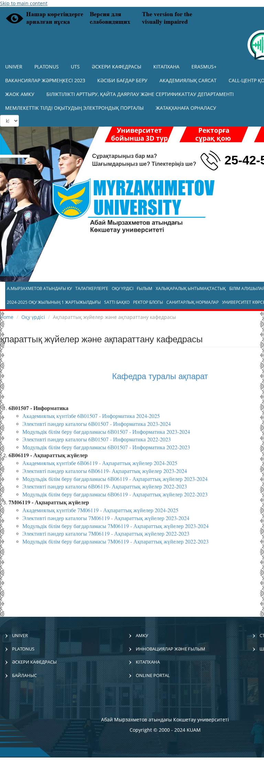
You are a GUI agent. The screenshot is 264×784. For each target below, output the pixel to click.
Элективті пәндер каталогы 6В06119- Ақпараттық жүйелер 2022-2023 (104, 486)
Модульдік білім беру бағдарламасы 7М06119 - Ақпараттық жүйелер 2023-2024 (115, 525)
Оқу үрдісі (122, 288)
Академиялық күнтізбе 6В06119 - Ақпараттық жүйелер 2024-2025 (99, 462)
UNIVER (13, 66)
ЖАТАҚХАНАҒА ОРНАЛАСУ (186, 108)
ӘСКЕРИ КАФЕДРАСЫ (116, 66)
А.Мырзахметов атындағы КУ (39, 288)
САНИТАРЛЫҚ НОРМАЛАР (192, 302)
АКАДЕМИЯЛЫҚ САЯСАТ (188, 80)
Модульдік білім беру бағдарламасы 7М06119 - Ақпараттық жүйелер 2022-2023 (115, 541)
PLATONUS (46, 66)
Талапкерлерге (91, 288)
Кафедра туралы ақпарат (160, 375)
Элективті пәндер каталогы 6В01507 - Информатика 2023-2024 (96, 423)
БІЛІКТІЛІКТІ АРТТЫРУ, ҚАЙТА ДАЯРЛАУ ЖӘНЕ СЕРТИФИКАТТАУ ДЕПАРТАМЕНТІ (140, 94)
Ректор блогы (148, 302)
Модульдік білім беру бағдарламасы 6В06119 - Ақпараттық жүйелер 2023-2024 (115, 478)
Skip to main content (23, 3)
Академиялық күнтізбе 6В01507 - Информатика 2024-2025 (91, 415)
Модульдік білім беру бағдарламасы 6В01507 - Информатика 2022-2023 (106, 447)
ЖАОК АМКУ (19, 94)
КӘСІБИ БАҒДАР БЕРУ (122, 80)
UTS (75, 66)
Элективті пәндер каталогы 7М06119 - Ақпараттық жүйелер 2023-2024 (105, 518)
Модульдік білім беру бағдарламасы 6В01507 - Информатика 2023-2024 (106, 431)
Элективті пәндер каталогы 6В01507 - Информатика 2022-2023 (96, 439)
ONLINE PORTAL (153, 675)
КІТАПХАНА (166, 66)
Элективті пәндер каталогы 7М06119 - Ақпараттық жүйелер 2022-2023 (105, 533)
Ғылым (144, 288)
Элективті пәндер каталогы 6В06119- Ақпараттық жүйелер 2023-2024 (104, 470)
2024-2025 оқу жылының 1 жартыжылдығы (54, 302)
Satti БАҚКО (117, 302)
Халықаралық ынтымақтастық (191, 288)
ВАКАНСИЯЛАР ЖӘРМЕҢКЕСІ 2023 (45, 80)
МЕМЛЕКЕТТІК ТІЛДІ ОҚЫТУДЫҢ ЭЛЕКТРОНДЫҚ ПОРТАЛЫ (74, 108)
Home (6, 317)
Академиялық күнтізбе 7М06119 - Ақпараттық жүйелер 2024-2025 (100, 510)
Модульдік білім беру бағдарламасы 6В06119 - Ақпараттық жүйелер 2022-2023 (115, 494)
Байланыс (24, 675)
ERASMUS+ (204, 66)
